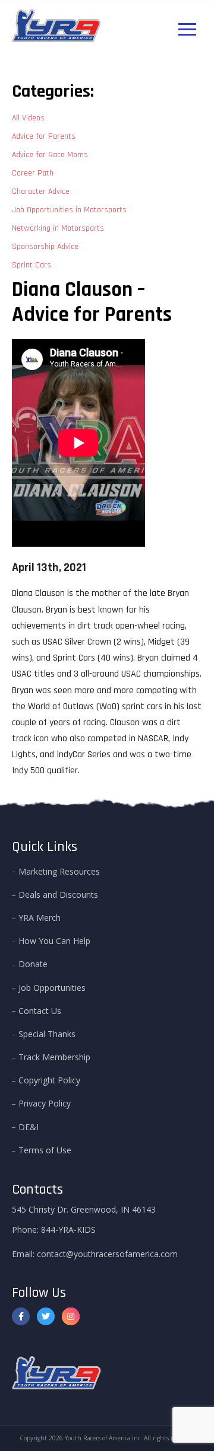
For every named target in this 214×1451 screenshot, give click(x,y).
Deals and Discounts (58, 894)
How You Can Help (54, 940)
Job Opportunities (52, 987)
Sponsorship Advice (45, 246)
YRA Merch (39, 917)
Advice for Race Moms (50, 154)
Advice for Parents (43, 136)
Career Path (33, 173)
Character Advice (41, 191)
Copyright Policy (49, 1080)
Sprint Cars (31, 265)
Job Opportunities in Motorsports (69, 210)
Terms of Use (44, 1150)
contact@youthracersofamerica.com (107, 1253)
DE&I (28, 1127)
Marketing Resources (59, 871)
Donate (33, 964)
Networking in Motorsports (58, 228)
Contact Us (39, 1010)
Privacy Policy (44, 1103)
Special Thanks (46, 1033)
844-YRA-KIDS (68, 1229)
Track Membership (54, 1057)
